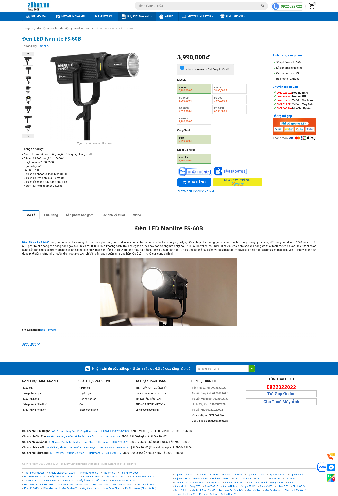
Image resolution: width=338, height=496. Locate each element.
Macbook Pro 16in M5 (203, 490)
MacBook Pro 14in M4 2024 (39, 484)
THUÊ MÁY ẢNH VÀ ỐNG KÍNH (152, 387)
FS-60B (185, 89)
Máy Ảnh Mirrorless (114, 476)
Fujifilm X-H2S (182, 478)
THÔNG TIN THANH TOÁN (150, 404)
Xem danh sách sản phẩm (197, 191)
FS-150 (220, 89)
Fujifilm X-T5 (201, 478)
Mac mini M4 (254, 490)
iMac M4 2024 (100, 484)
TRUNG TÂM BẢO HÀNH (149, 398)
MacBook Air (67, 480)
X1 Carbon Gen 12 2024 (142, 476)
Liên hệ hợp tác (87, 398)
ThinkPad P (30, 480)
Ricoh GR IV (299, 486)
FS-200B (185, 109)
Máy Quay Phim (111, 488)
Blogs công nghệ (88, 409)
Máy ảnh (28, 387)
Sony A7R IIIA (248, 486)
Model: (181, 79)
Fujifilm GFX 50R (255, 474)
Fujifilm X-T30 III (220, 478)
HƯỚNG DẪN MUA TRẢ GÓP (151, 393)
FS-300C (185, 120)
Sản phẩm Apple (32, 393)
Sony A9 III (180, 486)
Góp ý (82, 404)
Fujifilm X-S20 (296, 474)
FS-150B (185, 99)
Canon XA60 (197, 482)
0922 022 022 (291, 6)
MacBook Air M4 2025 (123, 480)
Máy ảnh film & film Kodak (64, 476)
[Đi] (251, 368)
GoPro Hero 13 (229, 494)
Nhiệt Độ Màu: (186, 149)
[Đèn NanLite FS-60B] (94, 96)
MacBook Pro (48, 480)
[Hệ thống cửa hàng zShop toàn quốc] (331, 477)
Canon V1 (260, 478)
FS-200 (220, 99)
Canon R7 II (180, 482)
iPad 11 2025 (31, 488)
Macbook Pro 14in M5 (231, 490)
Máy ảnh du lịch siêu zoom (93, 480)
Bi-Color (185, 159)
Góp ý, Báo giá (210, 420)
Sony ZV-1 (293, 482)
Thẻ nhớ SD (109, 472)
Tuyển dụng (85, 393)
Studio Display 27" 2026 (62, 472)
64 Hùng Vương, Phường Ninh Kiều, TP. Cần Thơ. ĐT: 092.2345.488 (83, 436)
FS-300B (220, 109)
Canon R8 (275, 478)
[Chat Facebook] (331, 467)
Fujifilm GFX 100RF (208, 474)
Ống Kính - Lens (90, 488)
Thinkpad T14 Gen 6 (295, 490)
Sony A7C (195, 486)
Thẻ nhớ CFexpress (34, 472)
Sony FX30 (214, 482)
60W (185, 139)
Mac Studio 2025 (146, 484)
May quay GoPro (208, 494)
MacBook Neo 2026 (34, 476)
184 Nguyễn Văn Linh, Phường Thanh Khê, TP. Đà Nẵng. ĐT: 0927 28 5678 (87, 442)
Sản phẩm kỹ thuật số (35, 404)
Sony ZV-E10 (211, 486)
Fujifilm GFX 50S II (184, 474)
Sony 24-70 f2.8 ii (257, 482)
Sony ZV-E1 (277, 482)
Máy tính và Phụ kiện (34, 409)
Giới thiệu (84, 387)
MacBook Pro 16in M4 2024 (73, 484)
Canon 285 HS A (242, 478)
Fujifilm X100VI (277, 474)
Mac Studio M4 (273, 490)
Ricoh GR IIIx (180, 490)
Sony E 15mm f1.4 (234, 482)
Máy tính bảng (31, 398)
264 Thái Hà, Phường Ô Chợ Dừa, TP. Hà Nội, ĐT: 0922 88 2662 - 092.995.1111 (88, 447)
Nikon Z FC (283, 486)
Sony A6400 (266, 486)
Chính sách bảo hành (147, 409)
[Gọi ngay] (331, 456)
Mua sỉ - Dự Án (208, 415)
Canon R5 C (291, 478)
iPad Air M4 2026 (129, 472)
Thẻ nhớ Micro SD (89, 472)
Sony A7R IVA (229, 486)
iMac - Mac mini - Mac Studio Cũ (60, 488)
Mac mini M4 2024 (122, 484)
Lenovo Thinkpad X (184, 494)
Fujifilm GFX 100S (232, 474)
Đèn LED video (48, 329)
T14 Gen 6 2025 (91, 476)
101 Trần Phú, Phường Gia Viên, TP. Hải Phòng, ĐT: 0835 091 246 (85, 452)
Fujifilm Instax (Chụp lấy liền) (140, 488)
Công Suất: (184, 130)
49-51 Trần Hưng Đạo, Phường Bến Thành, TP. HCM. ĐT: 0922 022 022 (90, 431)
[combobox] (201, 6)
